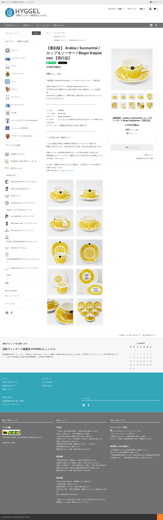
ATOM (9, 397)
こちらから (69, 170)
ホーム (48, 33)
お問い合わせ (58, 25)
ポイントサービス (43, 25)
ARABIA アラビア (59, 36)
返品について (149, 155)
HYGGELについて (12, 25)
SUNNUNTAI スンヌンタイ (77, 40)
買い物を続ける (148, 335)
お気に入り (133, 133)
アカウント (156, 2)
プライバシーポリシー (10, 404)
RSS (4, 397)
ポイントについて (12, 296)
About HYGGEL (11, 291)
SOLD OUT (133, 148)
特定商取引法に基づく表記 (144, 158)
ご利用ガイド (27, 25)
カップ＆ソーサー (60, 33)
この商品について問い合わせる (128, 335)
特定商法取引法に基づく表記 (13, 401)
